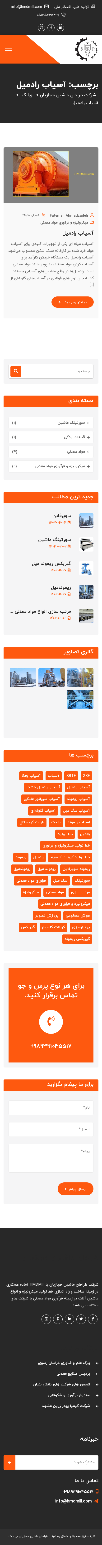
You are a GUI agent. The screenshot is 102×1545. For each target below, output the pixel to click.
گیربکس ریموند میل (51, 564)
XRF (86, 775)
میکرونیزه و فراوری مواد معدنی (65, 904)
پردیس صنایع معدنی (73, 1373)
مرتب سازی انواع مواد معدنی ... (40, 611)
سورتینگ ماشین (71, 422)
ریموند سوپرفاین (76, 869)
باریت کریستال (32, 822)
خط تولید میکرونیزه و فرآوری (66, 845)
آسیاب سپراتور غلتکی (42, 799)
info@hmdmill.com (73, 1501)
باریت (55, 822)
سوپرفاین (61, 516)
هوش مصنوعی (78, 915)
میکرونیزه (31, 892)
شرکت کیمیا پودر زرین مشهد (66, 1406)
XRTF (71, 775)
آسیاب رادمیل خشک (43, 787)
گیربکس (28, 927)
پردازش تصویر (47, 915)
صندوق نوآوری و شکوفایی (69, 1395)
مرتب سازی (80, 892)
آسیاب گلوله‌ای (43, 810)
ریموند (21, 857)
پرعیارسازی (81, 927)
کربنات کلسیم (53, 927)
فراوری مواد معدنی (31, 880)
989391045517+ (51, 1046)
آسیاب (53, 775)
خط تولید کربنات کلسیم (70, 857)
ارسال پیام (77, 1189)
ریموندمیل (61, 588)
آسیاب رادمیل (78, 233)
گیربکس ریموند (77, 939)
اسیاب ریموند (79, 822)
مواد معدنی (76, 451)
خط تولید (65, 834)
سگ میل (60, 880)
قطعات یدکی (74, 437)
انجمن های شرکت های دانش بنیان (61, 1384)
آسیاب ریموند (78, 799)
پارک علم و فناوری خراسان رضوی (64, 1363)
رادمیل (38, 857)
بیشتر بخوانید (76, 302)
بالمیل (85, 834)
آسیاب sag (31, 775)
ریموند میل (46, 869)
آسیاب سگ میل (76, 810)
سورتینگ (82, 880)
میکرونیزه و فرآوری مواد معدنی (64, 222)
